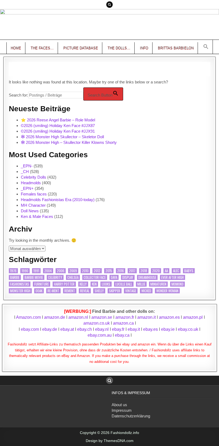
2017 (132, 270)
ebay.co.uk (188, 329)
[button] (206, 47)
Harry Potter (64, 284)
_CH (25, 171)
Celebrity (55, 277)
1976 (13, 270)
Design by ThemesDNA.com (110, 441)
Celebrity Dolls (33, 177)
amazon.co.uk (96, 323)
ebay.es (150, 329)
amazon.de (54, 317)
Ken (94, 284)
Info (144, 48)
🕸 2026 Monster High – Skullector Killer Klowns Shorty (69, 142)
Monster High (20, 290)
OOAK (39, 290)
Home (16, 48)
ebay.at (67, 329)
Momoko (177, 284)
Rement (69, 290)
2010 (85, 270)
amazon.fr (124, 317)
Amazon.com (28, 317)
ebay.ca (122, 335)
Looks (106, 284)
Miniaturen (158, 284)
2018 (143, 270)
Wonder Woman (167, 290)
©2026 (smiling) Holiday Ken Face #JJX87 (58, 125)
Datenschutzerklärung (131, 416)
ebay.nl (102, 329)
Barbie (14, 277)
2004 (48, 270)
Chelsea (73, 277)
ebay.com (30, 329)
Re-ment (53, 290)
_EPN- (27, 166)
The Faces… (42, 48)
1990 (25, 270)
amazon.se (101, 317)
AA (166, 270)
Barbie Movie (34, 277)
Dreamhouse (147, 277)
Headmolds (31, 182)
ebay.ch (84, 329)
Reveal (84, 290)
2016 (120, 270)
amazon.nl (78, 317)
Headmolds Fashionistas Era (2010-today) (58, 199)
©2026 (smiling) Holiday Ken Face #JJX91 (58, 131)
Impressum (122, 410)
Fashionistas (19, 284)
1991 (36, 270)
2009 (73, 270)
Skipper (114, 290)
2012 (97, 270)
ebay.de (49, 329)
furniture (41, 284)
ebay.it (134, 329)
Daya (114, 277)
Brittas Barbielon (176, 48)
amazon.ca (123, 323)
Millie (141, 284)
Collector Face (95, 277)
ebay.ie (168, 329)
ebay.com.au (100, 335)
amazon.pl (193, 317)
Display (127, 277)
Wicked (146, 290)
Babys (188, 270)
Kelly (83, 284)
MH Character (33, 205)
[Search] (109, 4)
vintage (130, 290)
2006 (60, 270)
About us (119, 404)
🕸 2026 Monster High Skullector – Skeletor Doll (62, 136)
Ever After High (172, 277)
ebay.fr (118, 329)
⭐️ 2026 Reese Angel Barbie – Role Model (58, 120)
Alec (176, 270)
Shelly (99, 290)
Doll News (30, 211)
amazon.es (169, 317)
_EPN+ (27, 188)
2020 (156, 270)
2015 (108, 270)
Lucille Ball (123, 284)
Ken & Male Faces (37, 216)
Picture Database (80, 48)
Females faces (34, 194)
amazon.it (146, 317)
